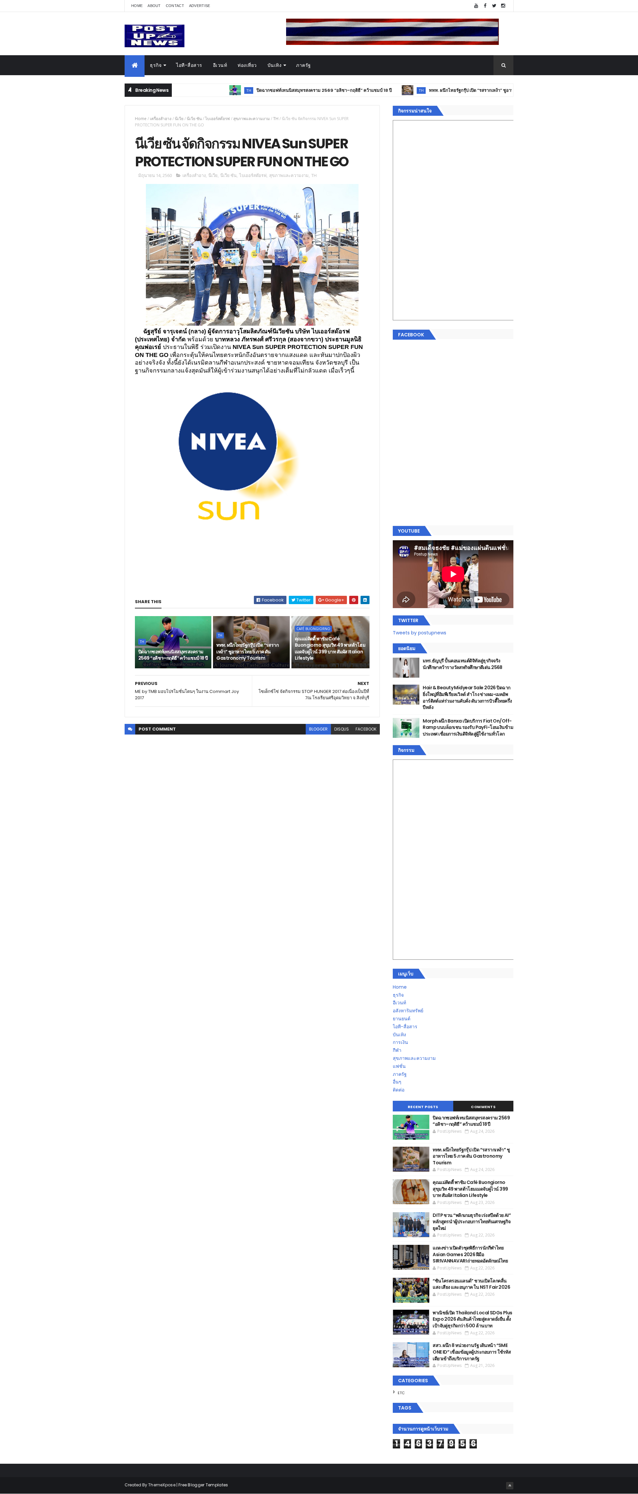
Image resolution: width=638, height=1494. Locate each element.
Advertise (199, 6)
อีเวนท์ (220, 65)
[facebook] (485, 6)
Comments (483, 1106)
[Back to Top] (509, 1485)
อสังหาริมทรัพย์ (408, 1010)
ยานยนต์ (401, 1018)
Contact (175, 6)
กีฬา (397, 1050)
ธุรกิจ (155, 65)
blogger (318, 729)
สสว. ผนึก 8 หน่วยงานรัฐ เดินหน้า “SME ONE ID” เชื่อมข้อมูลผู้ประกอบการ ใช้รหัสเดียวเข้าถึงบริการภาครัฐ (472, 1352)
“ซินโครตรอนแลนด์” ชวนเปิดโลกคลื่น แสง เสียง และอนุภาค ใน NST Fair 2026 (471, 1284)
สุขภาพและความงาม (251, 118)
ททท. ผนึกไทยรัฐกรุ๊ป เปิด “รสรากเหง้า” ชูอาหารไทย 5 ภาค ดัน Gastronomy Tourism (471, 90)
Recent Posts (423, 1106)
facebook (366, 729)
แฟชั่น (399, 1066)
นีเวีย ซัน (194, 118)
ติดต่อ (398, 1089)
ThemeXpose (161, 1485)
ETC (401, 1393)
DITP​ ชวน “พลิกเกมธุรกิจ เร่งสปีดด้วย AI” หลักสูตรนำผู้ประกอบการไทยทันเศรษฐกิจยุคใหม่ (472, 1222)
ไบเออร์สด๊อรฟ (217, 118)
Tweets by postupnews (419, 632)
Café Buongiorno (313, 628)
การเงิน (400, 1042)
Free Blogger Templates (203, 1485)
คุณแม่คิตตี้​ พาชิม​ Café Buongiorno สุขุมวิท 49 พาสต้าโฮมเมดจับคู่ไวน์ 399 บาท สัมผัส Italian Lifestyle (330, 648)
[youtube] (476, 6)
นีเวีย (179, 118)
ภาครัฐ (303, 65)
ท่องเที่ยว (247, 65)
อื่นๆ (397, 1082)
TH (207, 90)
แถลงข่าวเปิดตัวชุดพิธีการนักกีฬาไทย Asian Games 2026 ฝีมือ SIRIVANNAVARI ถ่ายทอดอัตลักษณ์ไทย (470, 1254)
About (154, 6)
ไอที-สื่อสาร (189, 65)
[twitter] (494, 6)
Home (137, 6)
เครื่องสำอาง (160, 118)
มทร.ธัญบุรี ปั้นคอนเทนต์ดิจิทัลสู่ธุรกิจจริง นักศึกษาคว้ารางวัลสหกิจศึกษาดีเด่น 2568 (462, 664)
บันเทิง (274, 65)
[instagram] (503, 6)
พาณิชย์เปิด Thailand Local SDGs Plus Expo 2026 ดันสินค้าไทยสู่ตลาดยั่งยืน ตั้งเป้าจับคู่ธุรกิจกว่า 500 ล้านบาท (472, 1319)
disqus (341, 729)
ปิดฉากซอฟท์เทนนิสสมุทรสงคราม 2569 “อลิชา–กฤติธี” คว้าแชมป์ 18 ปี (282, 90)
